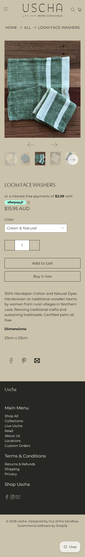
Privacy (11, 474)
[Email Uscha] (18, 498)
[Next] (54, 144)
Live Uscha (13, 426)
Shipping (12, 469)
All (27, 27)
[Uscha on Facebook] (7, 498)
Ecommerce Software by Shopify (43, 526)
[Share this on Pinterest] (23, 360)
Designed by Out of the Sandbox (53, 521)
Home (11, 27)
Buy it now (42, 276)
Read (9, 431)
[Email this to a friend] (36, 360)
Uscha (22, 521)
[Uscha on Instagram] (12, 498)
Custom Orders (17, 446)
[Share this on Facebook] (10, 360)
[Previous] (30, 144)
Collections (14, 421)
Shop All (11, 416)
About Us (12, 436)
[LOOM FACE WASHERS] (42, 89)
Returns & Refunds (20, 464)
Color (9, 219)
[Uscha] (42, 9)
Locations (13, 441)
